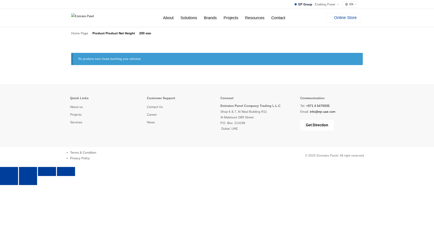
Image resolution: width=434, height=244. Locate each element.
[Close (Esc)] (66, 171)
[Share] (47, 171)
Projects (231, 18)
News (151, 122)
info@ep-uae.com (322, 111)
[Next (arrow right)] (28, 180)
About (168, 18)
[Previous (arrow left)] (9, 180)
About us (76, 107)
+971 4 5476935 (318, 106)
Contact (278, 18)
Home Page (79, 33)
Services (76, 122)
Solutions (188, 18)
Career (152, 114)
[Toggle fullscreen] (28, 171)
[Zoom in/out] (9, 171)
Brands (210, 18)
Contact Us (155, 107)
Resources (254, 18)
